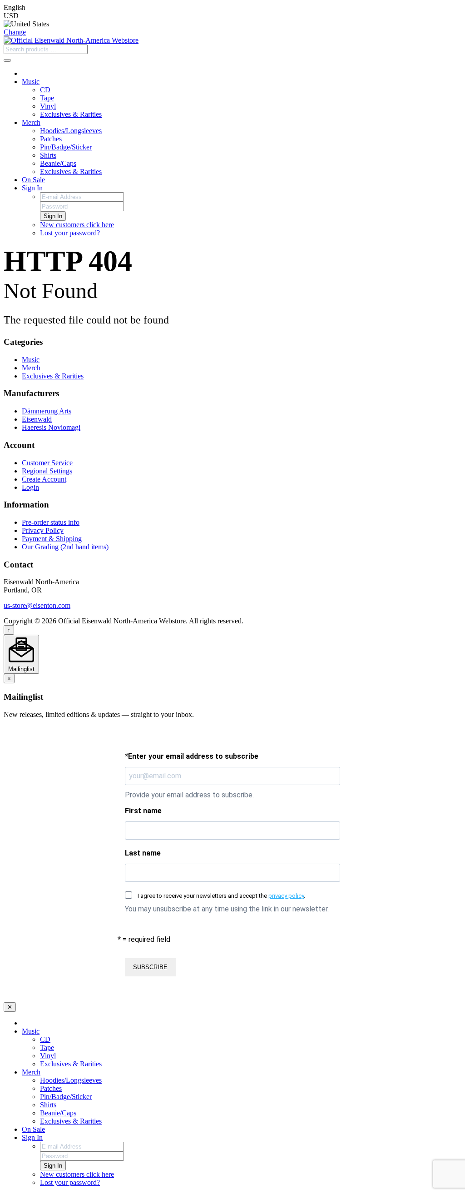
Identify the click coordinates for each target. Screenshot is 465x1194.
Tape (47, 98)
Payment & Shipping (52, 538)
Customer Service (47, 463)
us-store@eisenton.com (37, 605)
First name (143, 810)
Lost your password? (70, 233)
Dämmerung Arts (46, 411)
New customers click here (77, 225)
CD (45, 90)
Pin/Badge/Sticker (66, 147)
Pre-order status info (50, 522)
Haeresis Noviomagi (51, 427)
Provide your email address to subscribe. (189, 795)
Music (31, 81)
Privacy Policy (43, 530)
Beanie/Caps (58, 163)
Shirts (48, 155)
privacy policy (286, 895)
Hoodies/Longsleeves (71, 130)
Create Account (44, 479)
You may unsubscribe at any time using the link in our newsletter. (227, 909)
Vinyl (48, 106)
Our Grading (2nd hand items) (65, 547)
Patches (51, 139)
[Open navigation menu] (7, 60)
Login (30, 487)
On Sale (33, 180)
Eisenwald (37, 419)
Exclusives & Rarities (71, 114)
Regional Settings (47, 471)
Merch (31, 122)
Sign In (32, 188)
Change (15, 32)
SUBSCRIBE (150, 967)
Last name (143, 853)
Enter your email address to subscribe (191, 756)
